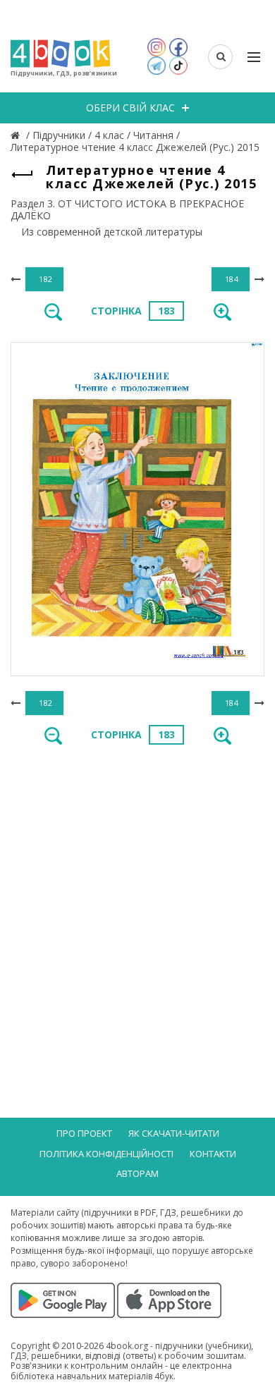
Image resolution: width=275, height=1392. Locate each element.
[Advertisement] (137, 904)
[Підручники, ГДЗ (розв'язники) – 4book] (17, 135)
